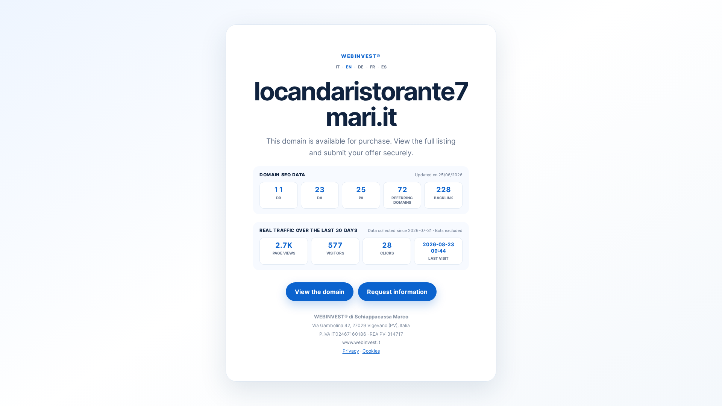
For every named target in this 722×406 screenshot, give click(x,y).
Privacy (351, 351)
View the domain (319, 291)
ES (384, 67)
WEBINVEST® (361, 56)
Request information (397, 291)
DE (361, 67)
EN (349, 67)
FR (372, 67)
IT (338, 67)
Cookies (371, 351)
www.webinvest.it (361, 342)
